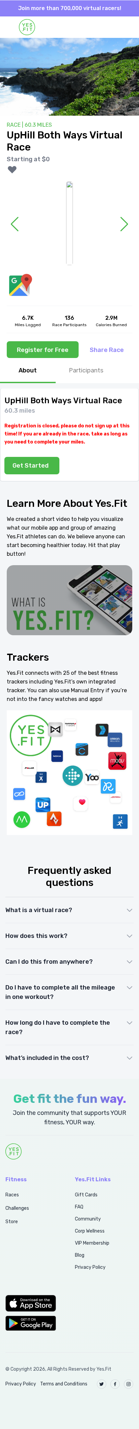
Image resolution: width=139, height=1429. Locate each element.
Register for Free (42, 350)
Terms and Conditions (63, 1384)
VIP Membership (92, 1243)
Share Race (107, 350)
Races (12, 1195)
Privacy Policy (90, 1267)
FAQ (79, 1207)
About (28, 370)
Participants (86, 370)
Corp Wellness (90, 1231)
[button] (32, 1303)
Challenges (17, 1208)
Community (88, 1219)
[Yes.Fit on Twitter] (101, 1384)
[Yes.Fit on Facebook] (115, 1384)
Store (11, 1222)
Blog (79, 1255)
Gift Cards (86, 1195)
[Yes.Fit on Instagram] (128, 1384)
